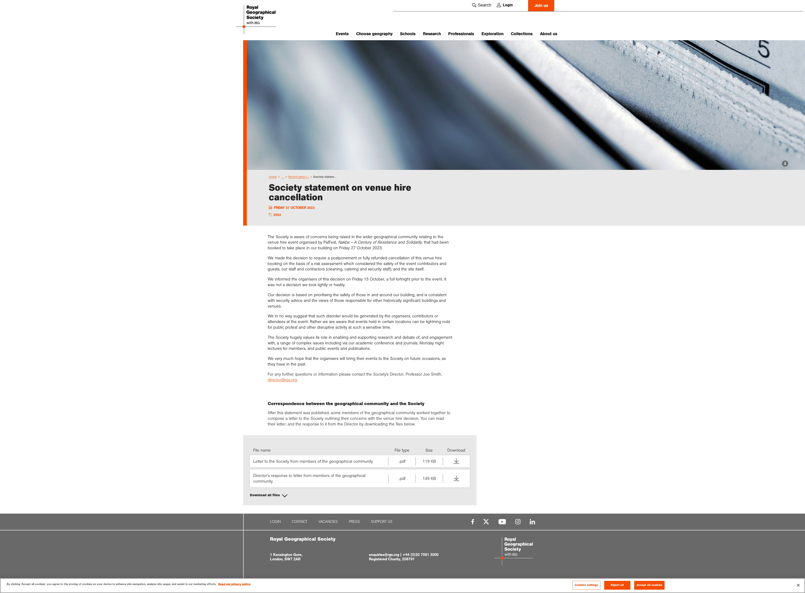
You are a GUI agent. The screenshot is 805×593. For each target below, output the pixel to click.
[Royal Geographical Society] (268, 20)
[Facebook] (472, 521)
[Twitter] (486, 521)
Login (508, 5)
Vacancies (328, 521)
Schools (407, 33)
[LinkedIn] (532, 521)
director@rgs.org (282, 379)
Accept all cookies (649, 585)
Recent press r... (298, 177)
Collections (521, 33)
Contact (299, 521)
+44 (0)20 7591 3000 (420, 554)
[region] (402, 585)
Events (342, 33)
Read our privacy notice (234, 584)
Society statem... (324, 177)
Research (432, 33)
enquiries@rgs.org (384, 554)
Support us (381, 521)
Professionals (461, 33)
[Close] (798, 585)
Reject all (617, 585)
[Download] (456, 461)
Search (484, 5)
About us (548, 33)
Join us (541, 5)
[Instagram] (518, 521)
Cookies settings (586, 585)
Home (273, 177)
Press (354, 521)
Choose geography (374, 33)
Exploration (493, 33)
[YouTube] (502, 521)
